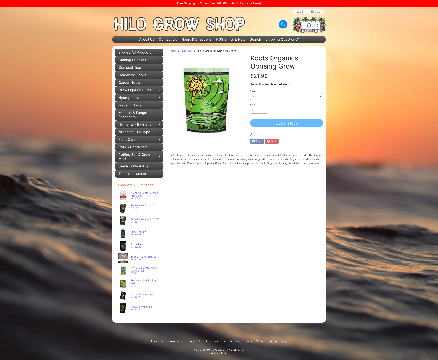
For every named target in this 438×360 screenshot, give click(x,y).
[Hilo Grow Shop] (179, 24)
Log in (300, 11)
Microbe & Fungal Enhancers (133, 115)
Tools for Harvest (132, 174)
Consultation (174, 341)
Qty (252, 104)
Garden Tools (129, 83)
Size (253, 91)
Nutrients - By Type (141, 133)
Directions (211, 341)
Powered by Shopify (219, 353)
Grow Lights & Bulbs (141, 91)
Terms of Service (255, 341)
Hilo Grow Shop (218, 350)
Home (172, 50)
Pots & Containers (133, 147)
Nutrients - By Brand (141, 125)
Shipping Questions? (282, 39)
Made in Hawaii (131, 105)
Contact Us (168, 39)
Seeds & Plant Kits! (134, 166)
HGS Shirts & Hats (230, 39)
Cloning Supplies (141, 61)
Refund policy (278, 341)
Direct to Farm (231, 341)
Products (186, 50)
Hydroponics (141, 98)
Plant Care (141, 140)
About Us (146, 39)
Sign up (315, 11)
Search (255, 39)
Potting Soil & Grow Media (141, 156)
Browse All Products (135, 52)
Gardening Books (132, 75)
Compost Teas (130, 67)
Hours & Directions (196, 39)
